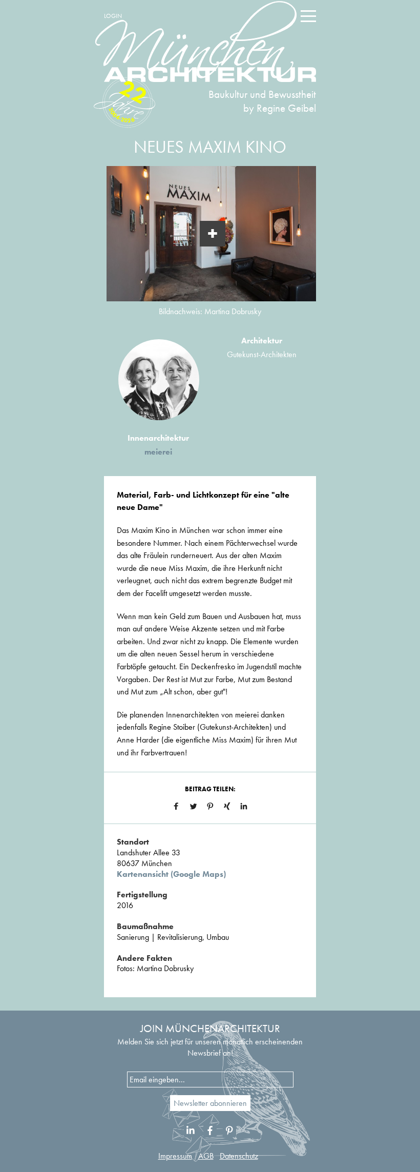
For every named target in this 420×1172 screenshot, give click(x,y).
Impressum (175, 1155)
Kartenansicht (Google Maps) (171, 874)
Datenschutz (239, 1155)
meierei (158, 451)
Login (113, 16)
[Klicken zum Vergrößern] (213, 234)
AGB (206, 1155)
